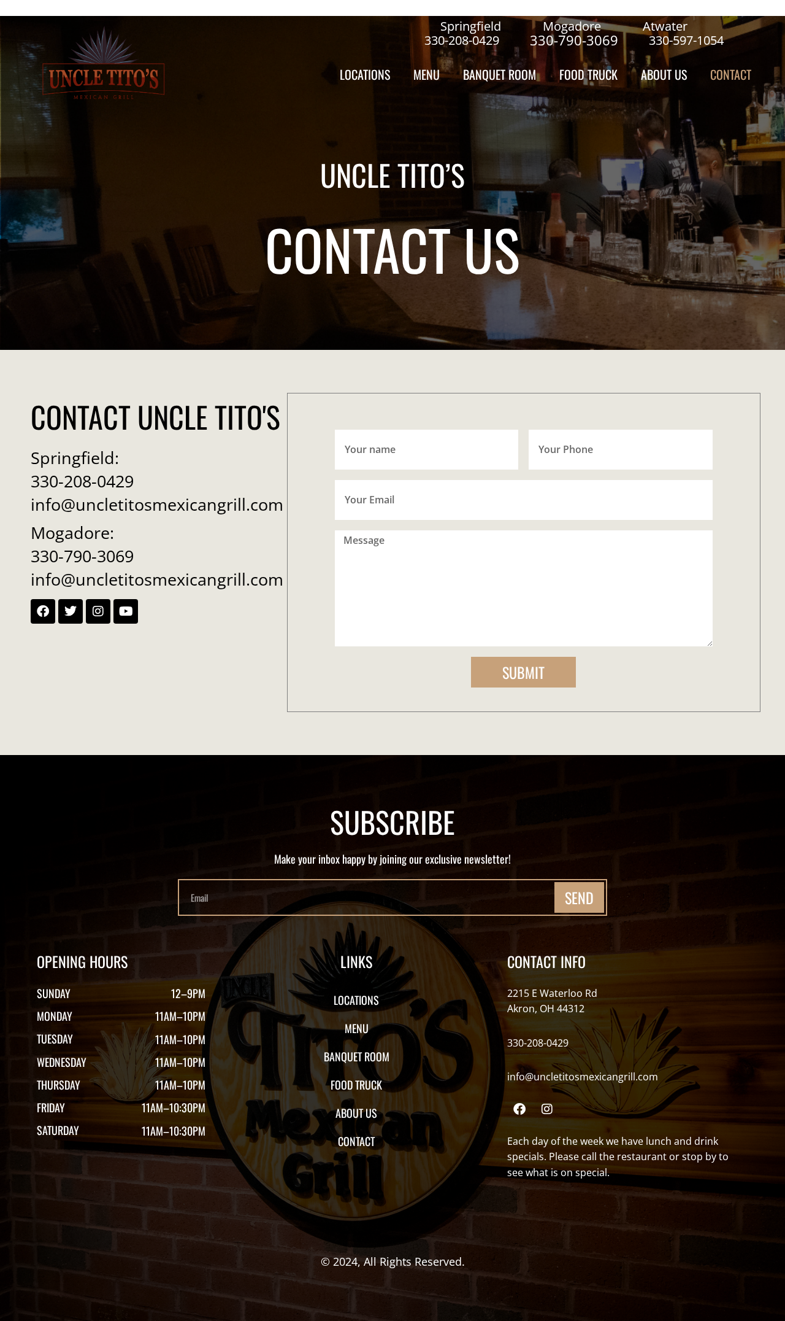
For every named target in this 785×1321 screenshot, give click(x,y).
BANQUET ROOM (499, 74)
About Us (664, 74)
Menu (426, 74)
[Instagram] (547, 1109)
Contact (730, 74)
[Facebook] (519, 1109)
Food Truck (588, 74)
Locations (365, 74)
